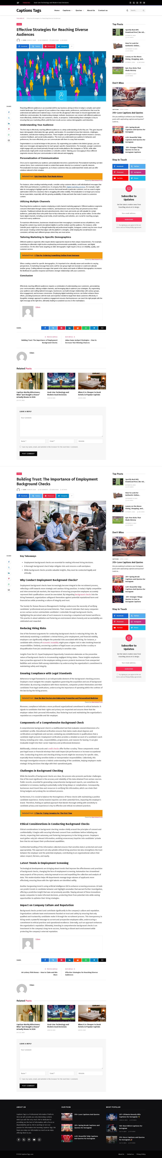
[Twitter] (9, 118)
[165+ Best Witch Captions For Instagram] (111, 1128)
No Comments (44, 40)
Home (56, 10)
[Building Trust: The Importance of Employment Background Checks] (61, 526)
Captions (66, 10)
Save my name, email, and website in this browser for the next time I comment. (50, 447)
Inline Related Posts (96, 180)
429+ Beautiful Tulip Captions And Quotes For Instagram (135, 139)
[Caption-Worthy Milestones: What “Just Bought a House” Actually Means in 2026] (30, 381)
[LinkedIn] (9, 123)
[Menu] (18, 3)
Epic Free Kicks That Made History (133, 69)
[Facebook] (9, 112)
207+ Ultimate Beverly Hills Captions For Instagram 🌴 (130, 1115)
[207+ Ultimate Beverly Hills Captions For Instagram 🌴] (111, 1116)
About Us (91, 10)
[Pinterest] (9, 129)
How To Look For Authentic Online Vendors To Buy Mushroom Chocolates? (134, 44)
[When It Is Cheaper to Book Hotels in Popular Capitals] (92, 381)
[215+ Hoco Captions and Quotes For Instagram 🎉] (111, 1139)
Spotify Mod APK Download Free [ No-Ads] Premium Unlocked (135, 31)
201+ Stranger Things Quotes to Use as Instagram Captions (133, 149)
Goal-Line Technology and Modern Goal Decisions (51, 3)
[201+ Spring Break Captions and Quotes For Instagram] (117, 129)
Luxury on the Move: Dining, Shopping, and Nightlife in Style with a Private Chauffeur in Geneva (134, 58)
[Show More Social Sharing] (71, 46)
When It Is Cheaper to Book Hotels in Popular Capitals (89, 393)
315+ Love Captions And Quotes (127, 113)
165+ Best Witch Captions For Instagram (130, 1127)
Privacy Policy (130, 227)
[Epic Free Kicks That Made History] (117, 70)
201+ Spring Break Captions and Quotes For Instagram (135, 129)
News (19, 24)
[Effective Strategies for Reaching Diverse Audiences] (61, 76)
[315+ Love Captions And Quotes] (128, 97)
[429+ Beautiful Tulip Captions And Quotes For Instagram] (117, 139)
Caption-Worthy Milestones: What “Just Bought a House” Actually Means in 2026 (28, 394)
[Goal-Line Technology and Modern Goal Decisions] (61, 381)
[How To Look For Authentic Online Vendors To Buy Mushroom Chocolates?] (117, 45)
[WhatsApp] (9, 134)
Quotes (79, 10)
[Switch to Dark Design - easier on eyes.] (127, 10)
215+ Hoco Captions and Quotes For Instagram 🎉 (132, 1138)
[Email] (9, 140)
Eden (24, 40)
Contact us (103, 10)
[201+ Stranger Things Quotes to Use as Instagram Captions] (117, 149)
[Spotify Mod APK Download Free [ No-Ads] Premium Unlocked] (117, 32)
